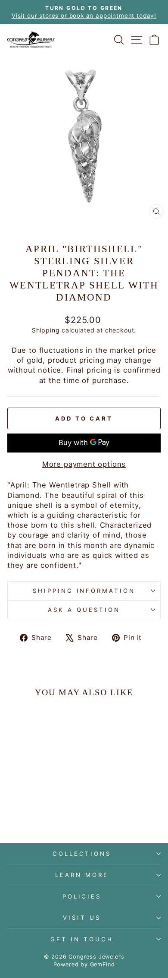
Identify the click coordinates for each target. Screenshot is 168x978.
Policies (82, 896)
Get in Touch (81, 939)
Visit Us (82, 917)
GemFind (102, 964)
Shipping (46, 330)
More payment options (84, 464)
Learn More (82, 874)
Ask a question (84, 609)
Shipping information (84, 590)
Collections (82, 853)
